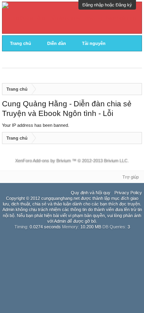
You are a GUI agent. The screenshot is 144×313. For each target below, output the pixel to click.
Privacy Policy (128, 192)
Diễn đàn (56, 43)
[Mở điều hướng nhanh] (136, 89)
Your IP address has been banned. (35, 125)
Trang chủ (20, 43)
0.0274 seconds (45, 226)
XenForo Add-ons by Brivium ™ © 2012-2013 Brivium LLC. (72, 160)
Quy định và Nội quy (90, 192)
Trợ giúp (130, 177)
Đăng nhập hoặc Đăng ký (107, 4)
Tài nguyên (94, 43)
